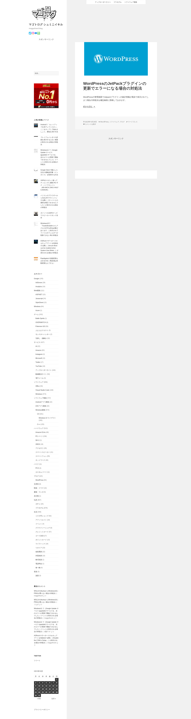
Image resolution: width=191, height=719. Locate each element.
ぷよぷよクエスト (42, 330)
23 (36, 692)
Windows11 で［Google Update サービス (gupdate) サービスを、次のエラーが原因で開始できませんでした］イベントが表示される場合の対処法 (49, 157)
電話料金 (39, 564)
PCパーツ (39, 436)
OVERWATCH (41, 322)
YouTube (39, 366)
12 (46, 686)
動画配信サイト (41, 374)
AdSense (39, 282)
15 (57, 686)
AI (36, 346)
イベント (39, 524)
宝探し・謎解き (41, 338)
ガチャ (38, 504)
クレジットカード (42, 532)
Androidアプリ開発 (42, 402)
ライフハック (40, 544)
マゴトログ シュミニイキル (46, 24)
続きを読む (89, 107)
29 (57, 692)
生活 (35, 512)
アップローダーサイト (43, 370)
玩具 (35, 500)
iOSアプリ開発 (41, 406)
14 (53, 686)
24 (39, 692)
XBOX (38, 444)
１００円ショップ (42, 516)
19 (46, 689)
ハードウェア (38, 428)
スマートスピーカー (43, 452)
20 (50, 689)
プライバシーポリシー (42, 709)
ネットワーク (40, 460)
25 (43, 692)
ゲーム (36, 314)
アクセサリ (39, 448)
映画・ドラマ (38, 488)
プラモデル (39, 508)
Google (36, 278)
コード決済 (39, 536)
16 (36, 689)
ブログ (36, 476)
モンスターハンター (43, 334)
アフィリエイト (41, 520)
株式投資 (39, 560)
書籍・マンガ (38, 492)
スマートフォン (41, 456)
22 (57, 689)
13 (50, 686)
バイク (36, 464)
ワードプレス (132, 122)
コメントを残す (90, 124)
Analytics (39, 286)
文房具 (36, 484)
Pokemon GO (40, 326)
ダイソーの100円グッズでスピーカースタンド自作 (49, 215)
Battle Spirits (40, 318)
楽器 (37, 575)
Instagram (39, 354)
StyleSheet (39, 302)
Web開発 (37, 290)
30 (36, 695)
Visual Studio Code (42, 390)
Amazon (38, 350)
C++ (38, 424)
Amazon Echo (40, 432)
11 (43, 686)
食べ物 (38, 567)
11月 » (53, 698)
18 (43, 689)
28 (53, 692)
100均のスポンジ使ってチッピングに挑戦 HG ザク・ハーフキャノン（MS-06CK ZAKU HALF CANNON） (49, 185)
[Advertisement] (46, 56)
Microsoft (39, 358)
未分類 (36, 496)
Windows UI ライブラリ (47, 418)
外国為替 (39, 556)
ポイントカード (41, 540)
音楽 (35, 571)
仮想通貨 (39, 552)
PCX (37, 468)
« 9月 (39, 698)
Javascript (39, 298)
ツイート (37, 660)
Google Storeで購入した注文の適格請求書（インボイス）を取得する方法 (49, 172)
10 (39, 686)
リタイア (39, 548)
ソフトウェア (38, 382)
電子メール (39, 378)
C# (38, 414)
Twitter (38, 362)
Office (38, 386)
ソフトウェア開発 (40, 398)
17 (39, 689)
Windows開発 (40, 410)
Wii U (37, 440)
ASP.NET (39, 294)
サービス (37, 342)
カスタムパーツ (41, 472)
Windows (37, 306)
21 (53, 689)
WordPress (39, 480)
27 (50, 692)
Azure (38, 310)
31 (39, 695)
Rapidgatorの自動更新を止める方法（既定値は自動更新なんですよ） (49, 261)
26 (46, 692)
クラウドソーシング (43, 528)
